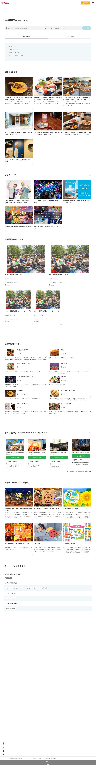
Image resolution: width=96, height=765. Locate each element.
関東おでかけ (21, 758)
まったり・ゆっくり (10, 608)
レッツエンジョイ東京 (12, 758)
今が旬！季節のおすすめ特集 (16, 55)
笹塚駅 (8, 577)
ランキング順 (70, 36)
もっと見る (48, 420)
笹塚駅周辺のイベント (14, 49)
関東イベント (27, 758)
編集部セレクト (13, 47)
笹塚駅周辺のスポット (14, 52)
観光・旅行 (44, 588)
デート (7, 598)
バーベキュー (73, 471)
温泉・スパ (36, 588)
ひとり (13, 598)
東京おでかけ (34, 758)
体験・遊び (28, 588)
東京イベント (41, 758)
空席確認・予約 (15, 457)
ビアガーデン (81, 471)
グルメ (7, 588)
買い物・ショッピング (17, 588)
